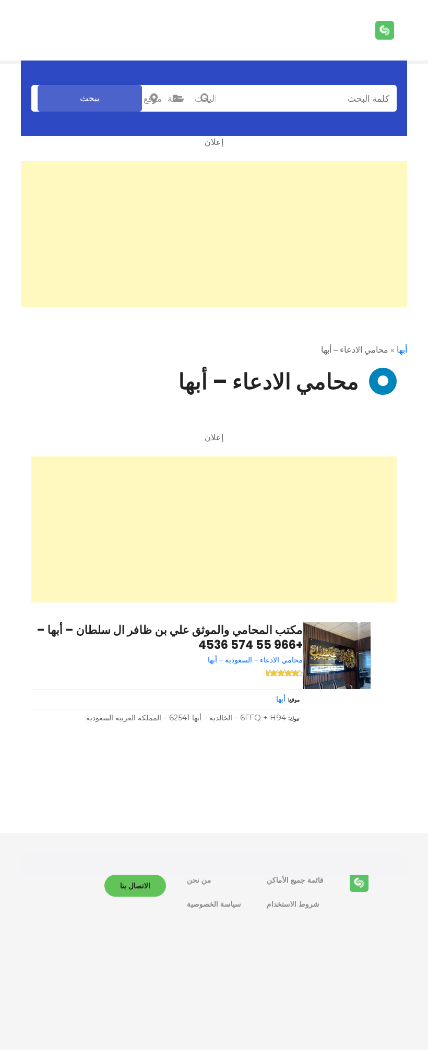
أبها (402, 350)
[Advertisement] (214, 234)
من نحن (199, 880)
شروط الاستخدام (293, 904)
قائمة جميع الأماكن (295, 880)
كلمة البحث (205, 98)
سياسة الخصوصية (214, 904)
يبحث (90, 98)
